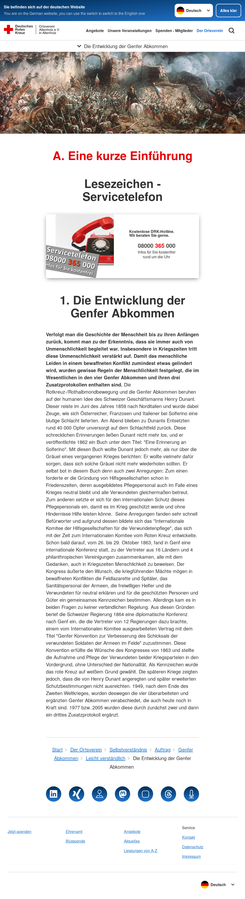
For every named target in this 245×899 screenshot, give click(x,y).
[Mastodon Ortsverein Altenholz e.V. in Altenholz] (122, 794)
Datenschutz (192, 846)
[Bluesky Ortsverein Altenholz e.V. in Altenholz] (145, 794)
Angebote (95, 30)
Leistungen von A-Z (140, 850)
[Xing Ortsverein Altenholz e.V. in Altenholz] (76, 794)
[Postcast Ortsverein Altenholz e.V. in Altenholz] (191, 794)
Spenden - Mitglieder (174, 30)
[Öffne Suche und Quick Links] (231, 30)
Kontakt (188, 837)
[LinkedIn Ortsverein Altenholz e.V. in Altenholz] (53, 794)
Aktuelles (132, 841)
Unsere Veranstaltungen (130, 30)
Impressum (191, 856)
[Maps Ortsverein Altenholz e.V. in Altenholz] (99, 794)
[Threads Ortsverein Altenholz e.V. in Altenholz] (168, 794)
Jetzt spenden (19, 831)
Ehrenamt (74, 831)
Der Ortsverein (210, 30)
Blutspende (75, 841)
